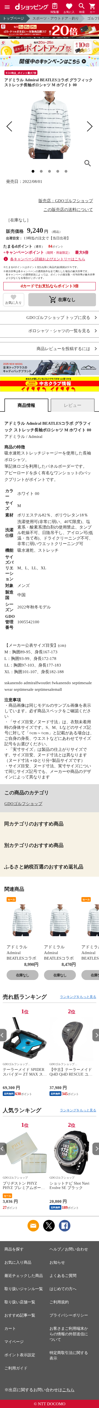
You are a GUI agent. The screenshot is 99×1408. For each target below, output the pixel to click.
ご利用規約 (59, 1302)
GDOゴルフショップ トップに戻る (58, 318)
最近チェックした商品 (23, 1276)
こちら (68, 1390)
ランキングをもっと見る (78, 997)
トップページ (13, 18)
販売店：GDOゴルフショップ (65, 201)
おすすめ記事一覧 (19, 1315)
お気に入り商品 (17, 1262)
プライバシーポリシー (69, 1315)
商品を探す (14, 1249)
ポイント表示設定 (19, 1355)
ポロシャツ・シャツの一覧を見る (59, 331)
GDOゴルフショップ (23, 804)
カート (10, 1328)
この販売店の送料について (68, 209)
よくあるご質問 (63, 1276)
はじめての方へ (63, 1289)
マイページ (14, 1342)
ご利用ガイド (16, 1368)
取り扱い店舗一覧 (19, 1302)
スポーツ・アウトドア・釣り (55, 18)
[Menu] (7, 7)
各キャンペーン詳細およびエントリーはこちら (47, 259)
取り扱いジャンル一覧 (23, 1289)
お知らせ (57, 1262)
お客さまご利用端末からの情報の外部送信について (69, 1334)
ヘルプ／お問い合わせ (69, 1249)
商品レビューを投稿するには (63, 349)
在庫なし (22, 975)
